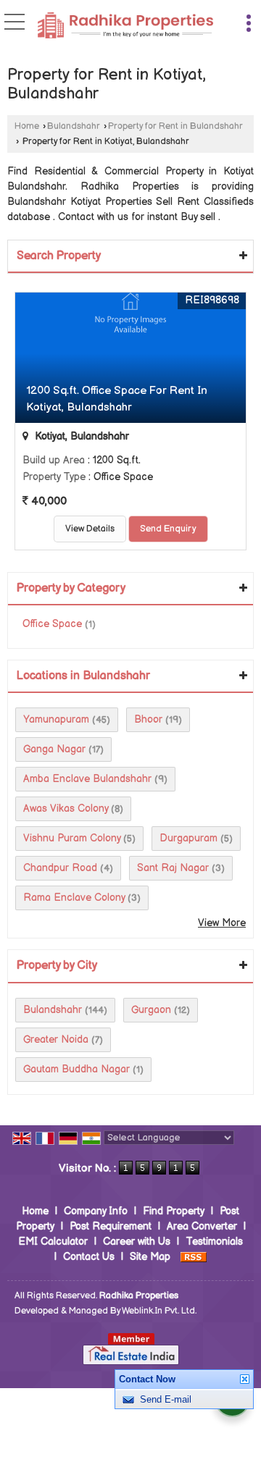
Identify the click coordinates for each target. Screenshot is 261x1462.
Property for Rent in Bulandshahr (175, 126)
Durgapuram (189, 838)
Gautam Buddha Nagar (76, 1069)
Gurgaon (151, 1010)
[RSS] (194, 1257)
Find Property (173, 1211)
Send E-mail (165, 1399)
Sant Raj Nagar (173, 868)
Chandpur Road (60, 868)
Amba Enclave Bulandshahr (87, 779)
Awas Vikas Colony (65, 808)
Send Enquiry (168, 529)
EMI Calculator (53, 1241)
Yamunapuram (56, 719)
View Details (90, 529)
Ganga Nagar (54, 749)
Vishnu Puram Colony (71, 838)
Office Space (52, 624)
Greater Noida (55, 1039)
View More (222, 923)
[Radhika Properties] (125, 27)
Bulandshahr (73, 126)
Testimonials (214, 1241)
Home (26, 126)
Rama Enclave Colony (74, 897)
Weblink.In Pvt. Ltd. (159, 1311)
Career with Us (136, 1241)
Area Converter (202, 1226)
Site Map (150, 1257)
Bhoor (148, 719)
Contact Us (89, 1257)
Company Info (96, 1211)
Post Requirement (111, 1226)
